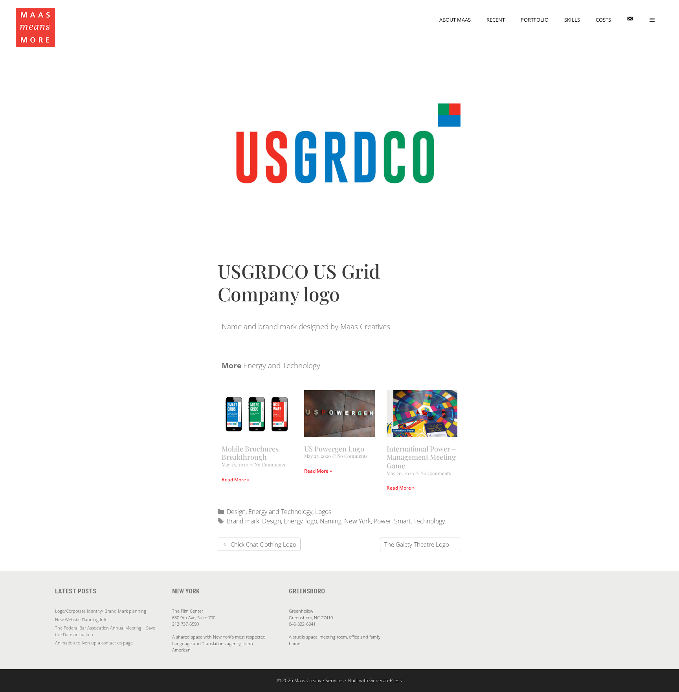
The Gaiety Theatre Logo (416, 544)
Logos (323, 511)
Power (382, 521)
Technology (429, 521)
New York (357, 521)
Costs (603, 19)
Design (236, 511)
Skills (572, 19)
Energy (293, 521)
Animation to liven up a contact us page (94, 643)
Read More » (236, 479)
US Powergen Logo (334, 448)
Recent (495, 19)
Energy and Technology (280, 511)
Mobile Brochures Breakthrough (250, 453)
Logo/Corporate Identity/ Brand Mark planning (100, 611)
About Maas (455, 19)
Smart (402, 521)
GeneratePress (385, 680)
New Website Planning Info (81, 619)
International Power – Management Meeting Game (421, 457)
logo (311, 521)
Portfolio (535, 19)
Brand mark (243, 521)
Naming (330, 521)
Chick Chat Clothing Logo (263, 544)
